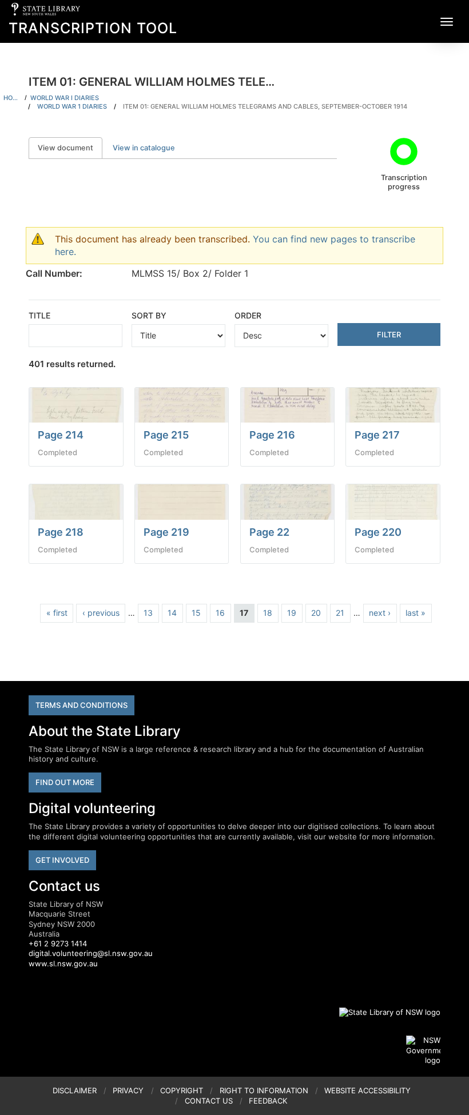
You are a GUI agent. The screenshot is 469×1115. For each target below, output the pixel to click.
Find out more (64, 782)
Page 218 (61, 532)
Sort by (149, 315)
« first (56, 613)
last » (416, 613)
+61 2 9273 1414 (58, 943)
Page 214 (61, 435)
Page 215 (166, 435)
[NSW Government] (423, 1050)
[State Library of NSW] (383, 1012)
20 (316, 613)
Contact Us (209, 1100)
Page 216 (272, 435)
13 (148, 613)
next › (380, 613)
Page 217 (377, 435)
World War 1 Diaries (72, 106)
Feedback (268, 1100)
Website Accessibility (367, 1090)
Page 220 (378, 532)
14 (172, 613)
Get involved (62, 860)
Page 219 (166, 532)
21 (340, 613)
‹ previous (101, 613)
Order (247, 315)
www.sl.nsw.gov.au (63, 963)
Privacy (128, 1090)
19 (291, 613)
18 (267, 613)
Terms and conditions (81, 705)
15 (196, 613)
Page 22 (269, 532)
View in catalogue (144, 148)
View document (70, 148)
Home (12, 98)
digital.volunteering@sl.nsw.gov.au (91, 953)
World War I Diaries (64, 98)
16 (220, 613)
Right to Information (264, 1090)
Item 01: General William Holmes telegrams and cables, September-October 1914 (265, 106)
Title (39, 315)
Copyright (181, 1090)
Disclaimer (75, 1090)
